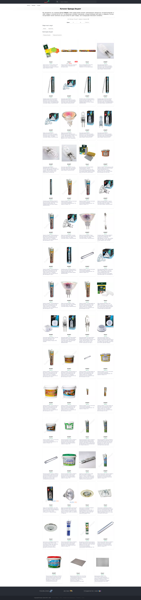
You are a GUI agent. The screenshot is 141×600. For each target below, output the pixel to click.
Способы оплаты (44, 591)
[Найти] (57, 1)
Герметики (50, 28)
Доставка (66, 591)
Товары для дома (46, 35)
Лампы (44, 28)
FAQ (61, 597)
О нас (83, 597)
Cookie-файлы (55, 597)
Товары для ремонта (57, 35)
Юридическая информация (69, 597)
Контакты (78, 597)
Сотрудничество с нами (91, 591)
